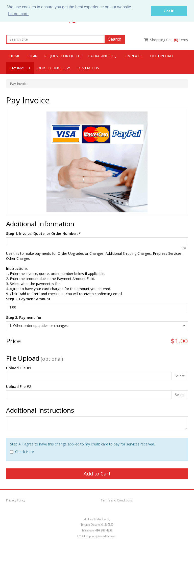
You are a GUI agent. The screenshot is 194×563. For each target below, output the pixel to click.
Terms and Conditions (117, 500)
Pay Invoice (20, 68)
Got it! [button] (169, 11)
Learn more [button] (18, 14)
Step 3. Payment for (24, 317)
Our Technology (53, 68)
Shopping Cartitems (169, 39)
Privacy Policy (15, 500)
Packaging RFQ (102, 55)
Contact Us (88, 68)
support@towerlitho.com (101, 536)
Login (32, 55)
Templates (133, 55)
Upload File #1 (18, 367)
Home (14, 55)
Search (114, 39)
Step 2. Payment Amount (28, 298)
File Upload (161, 55)
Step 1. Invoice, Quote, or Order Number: (43, 233)
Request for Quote (63, 55)
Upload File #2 (18, 386)
